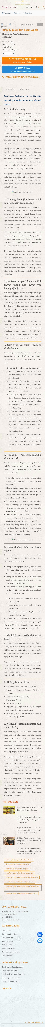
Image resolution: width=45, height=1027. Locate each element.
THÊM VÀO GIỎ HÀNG (24, 60)
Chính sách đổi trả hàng (10, 981)
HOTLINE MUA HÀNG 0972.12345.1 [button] (22, 77)
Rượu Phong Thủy (8, 948)
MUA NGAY (22, 69)
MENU (30, 7)
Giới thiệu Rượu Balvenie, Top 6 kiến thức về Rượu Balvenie (29, 808)
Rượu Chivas (6, 930)
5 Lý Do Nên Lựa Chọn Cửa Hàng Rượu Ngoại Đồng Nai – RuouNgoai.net (29, 820)
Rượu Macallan (7, 937)
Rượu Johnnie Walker (9, 934)
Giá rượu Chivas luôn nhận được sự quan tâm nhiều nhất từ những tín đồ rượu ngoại (29, 851)
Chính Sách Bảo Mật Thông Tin (13, 974)
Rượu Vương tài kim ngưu (11, 952)
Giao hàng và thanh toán (11, 978)
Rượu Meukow (7, 945)
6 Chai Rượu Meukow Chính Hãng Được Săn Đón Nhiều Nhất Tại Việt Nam (29, 840)
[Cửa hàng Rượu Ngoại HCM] (22, 2)
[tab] (10, 89)
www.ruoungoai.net (12, 920)
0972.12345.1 (10, 7)
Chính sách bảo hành (9, 970)
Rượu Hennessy (7, 941)
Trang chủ (6, 13)
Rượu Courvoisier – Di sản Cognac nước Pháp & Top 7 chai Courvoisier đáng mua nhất (29, 830)
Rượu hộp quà (7, 955)
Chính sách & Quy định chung (12, 967)
